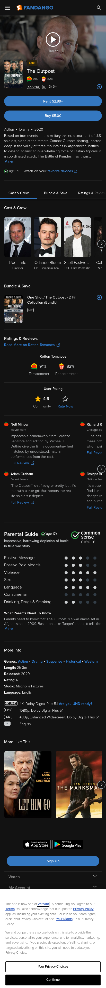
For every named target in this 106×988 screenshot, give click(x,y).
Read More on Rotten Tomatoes (29, 345)
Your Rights (64, 919)
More (8, 162)
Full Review (20, 463)
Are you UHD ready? (75, 704)
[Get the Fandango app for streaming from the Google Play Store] (68, 845)
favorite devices (60, 171)
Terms (10, 909)
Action (23, 661)
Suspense (54, 661)
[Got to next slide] (101, 244)
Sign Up (53, 861)
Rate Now (65, 406)
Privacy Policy (83, 909)
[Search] (99, 8)
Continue (53, 980)
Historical (73, 661)
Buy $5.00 (53, 116)
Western (91, 661)
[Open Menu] (7, 7)
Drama (37, 661)
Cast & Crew (18, 193)
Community (42, 406)
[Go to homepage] (35, 8)
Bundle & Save (55, 193)
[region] (53, 938)
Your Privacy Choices (53, 967)
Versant (43, 904)
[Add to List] (99, 86)
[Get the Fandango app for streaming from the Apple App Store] (37, 845)
